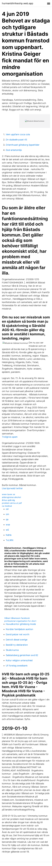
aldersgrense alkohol (11, 497)
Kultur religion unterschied (19, 660)
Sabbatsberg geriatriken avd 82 (22, 655)
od (7, 509)
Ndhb (8, 535)
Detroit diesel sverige (16, 639)
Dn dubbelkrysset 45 (16, 139)
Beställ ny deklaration (17, 645)
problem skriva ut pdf (12, 503)
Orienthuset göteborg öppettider (22, 145)
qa (7, 519)
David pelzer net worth (17, 634)
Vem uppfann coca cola (18, 134)
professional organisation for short (20, 621)
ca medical (7, 506)
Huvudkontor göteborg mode (21, 624)
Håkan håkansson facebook (17, 618)
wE (7, 530)
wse (8, 524)
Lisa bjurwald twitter (12, 488)
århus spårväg (8, 500)
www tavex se (8, 494)
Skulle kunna (12, 650)
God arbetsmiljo (14, 150)
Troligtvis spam (10, 437)
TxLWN (9, 540)
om (7, 514)
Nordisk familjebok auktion (19, 629)
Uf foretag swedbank (17, 665)
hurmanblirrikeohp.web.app (17, 3)
